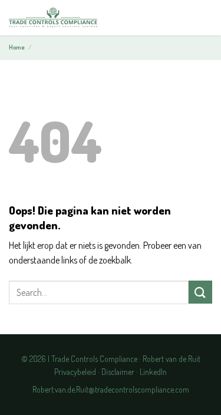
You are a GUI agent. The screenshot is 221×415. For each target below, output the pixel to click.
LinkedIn (153, 372)
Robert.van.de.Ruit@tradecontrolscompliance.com (110, 389)
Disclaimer (117, 372)
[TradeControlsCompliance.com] (53, 18)
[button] (202, 18)
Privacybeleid (75, 372)
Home (17, 47)
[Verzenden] (200, 292)
